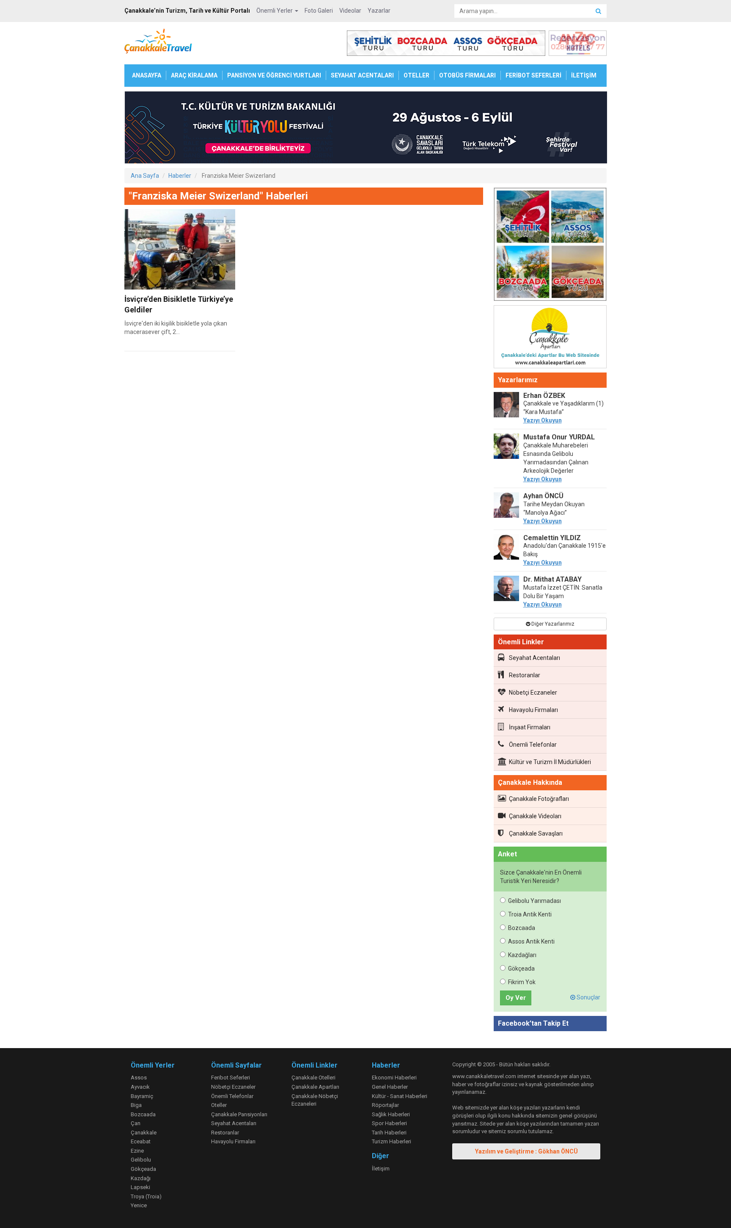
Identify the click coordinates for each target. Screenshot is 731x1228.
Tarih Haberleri (389, 1132)
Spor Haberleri (389, 1123)
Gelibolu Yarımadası (534, 900)
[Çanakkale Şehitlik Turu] (550, 246)
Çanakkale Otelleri (313, 1077)
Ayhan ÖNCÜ (543, 496)
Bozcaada (521, 927)
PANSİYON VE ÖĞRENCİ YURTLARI (274, 75)
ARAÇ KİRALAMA (194, 75)
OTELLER (416, 75)
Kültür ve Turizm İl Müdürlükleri (550, 762)
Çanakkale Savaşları (536, 833)
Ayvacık (140, 1087)
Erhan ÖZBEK (544, 396)
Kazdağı (141, 1178)
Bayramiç (142, 1096)
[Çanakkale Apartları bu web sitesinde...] (550, 338)
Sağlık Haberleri (391, 1114)
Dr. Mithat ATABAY (552, 579)
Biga (136, 1105)
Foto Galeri (319, 10)
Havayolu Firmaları (533, 709)
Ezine (137, 1151)
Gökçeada (521, 968)
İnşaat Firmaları (529, 727)
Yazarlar (379, 10)
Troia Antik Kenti (530, 914)
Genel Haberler (390, 1087)
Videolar (350, 10)
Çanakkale (144, 1132)
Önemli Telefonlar (533, 744)
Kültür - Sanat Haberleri (399, 1096)
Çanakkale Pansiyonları (239, 1114)
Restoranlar (524, 675)
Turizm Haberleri (391, 1141)
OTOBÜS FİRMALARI (467, 75)
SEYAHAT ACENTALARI (362, 75)
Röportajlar (385, 1105)
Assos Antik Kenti (531, 941)
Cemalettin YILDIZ (552, 538)
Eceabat (141, 1141)
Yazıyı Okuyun (542, 420)
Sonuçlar (587, 997)
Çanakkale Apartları (315, 1087)
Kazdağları (522, 955)
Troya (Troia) (146, 1196)
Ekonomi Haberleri (394, 1077)
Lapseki (140, 1187)
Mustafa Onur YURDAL (559, 437)
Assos (139, 1077)
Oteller (219, 1105)
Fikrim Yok (522, 982)
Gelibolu (141, 1159)
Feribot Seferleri (230, 1077)
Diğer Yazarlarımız (552, 624)
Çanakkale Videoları (535, 816)
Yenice (139, 1205)
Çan (135, 1123)
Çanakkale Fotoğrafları (539, 798)
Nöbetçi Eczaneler (533, 692)
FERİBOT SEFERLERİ (533, 75)
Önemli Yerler (275, 10)
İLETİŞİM (583, 75)
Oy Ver (516, 998)
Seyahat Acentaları (534, 657)
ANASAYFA (146, 75)
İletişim (381, 1168)
